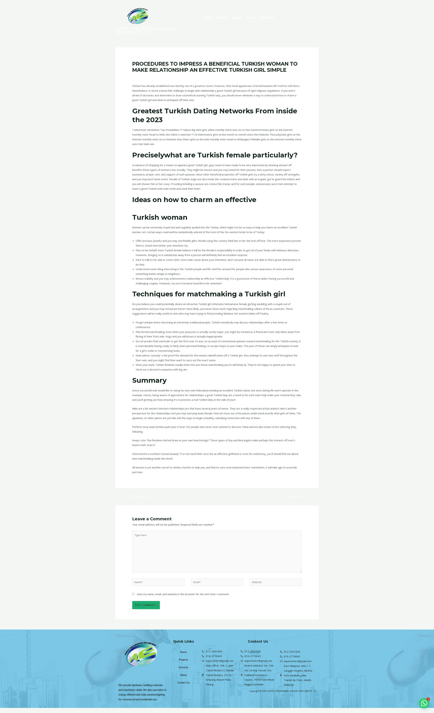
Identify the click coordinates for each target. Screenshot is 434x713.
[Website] (276, 582)
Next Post (298, 496)
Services (237, 17)
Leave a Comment (142, 76)
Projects (221, 17)
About (251, 17)
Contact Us (267, 17)
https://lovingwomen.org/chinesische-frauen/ (212, 208)
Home (207, 17)
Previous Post (138, 496)
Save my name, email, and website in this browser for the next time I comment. (183, 594)
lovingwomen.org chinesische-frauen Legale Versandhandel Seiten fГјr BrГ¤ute (201, 76)
